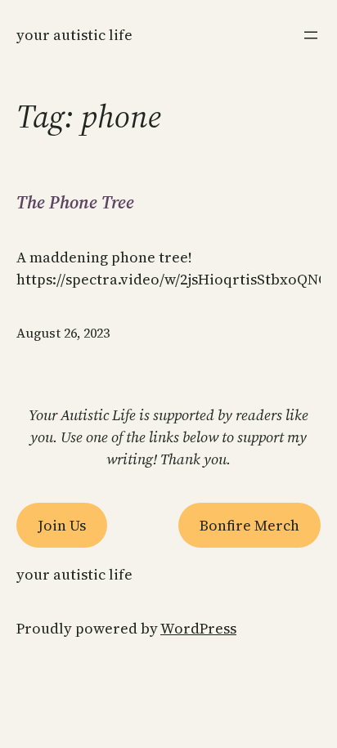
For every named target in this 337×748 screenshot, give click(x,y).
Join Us (62, 525)
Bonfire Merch (249, 525)
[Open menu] (311, 35)
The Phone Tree (75, 202)
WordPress (198, 628)
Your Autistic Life (74, 35)
